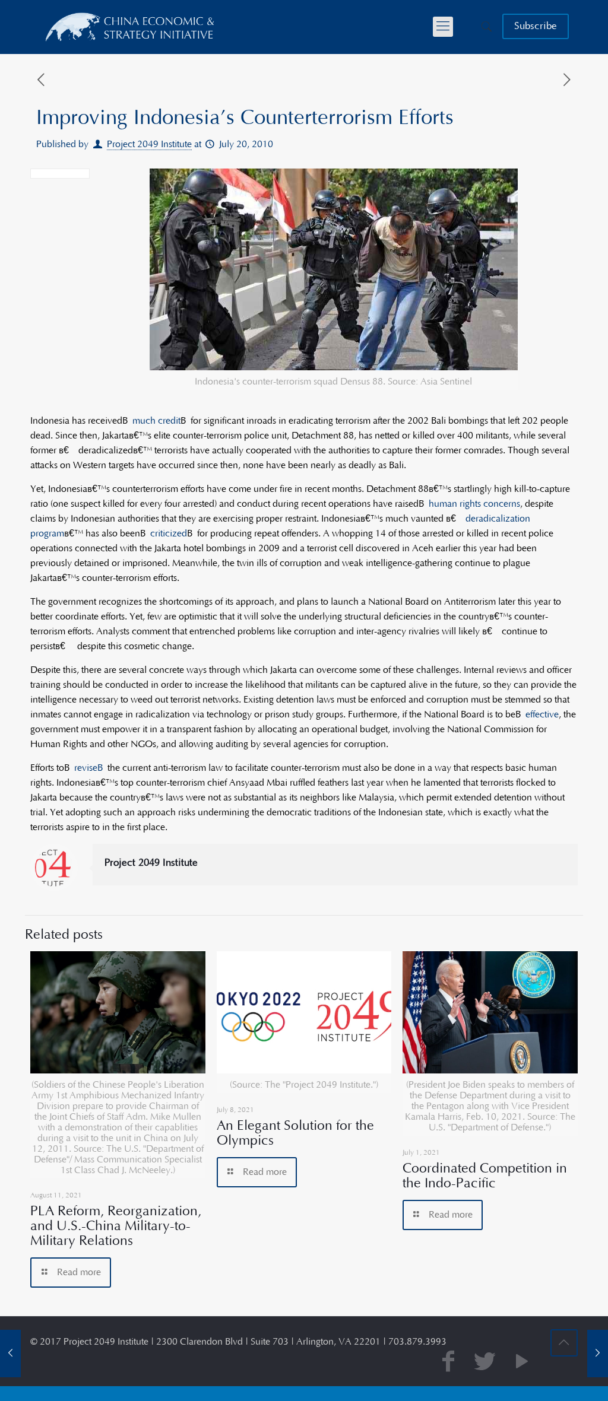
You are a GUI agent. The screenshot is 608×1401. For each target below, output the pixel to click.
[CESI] (130, 26)
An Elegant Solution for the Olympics (295, 1133)
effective (542, 714)
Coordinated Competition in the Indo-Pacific (485, 1176)
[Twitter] (485, 1362)
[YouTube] (522, 1362)
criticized (168, 533)
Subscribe (535, 26)
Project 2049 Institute (149, 144)
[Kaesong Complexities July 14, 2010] (10, 1353)
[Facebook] (448, 1362)
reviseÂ (90, 768)
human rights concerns (474, 503)
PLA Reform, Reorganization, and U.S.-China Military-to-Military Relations (115, 1225)
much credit (156, 420)
